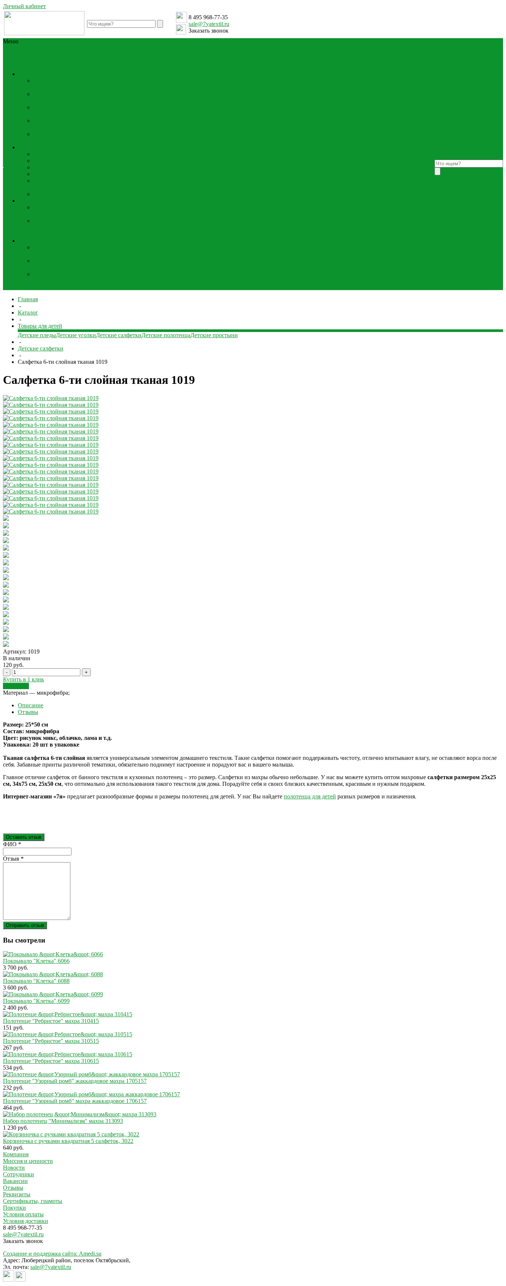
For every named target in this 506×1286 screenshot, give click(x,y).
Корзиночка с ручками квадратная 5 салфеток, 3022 (68, 1141)
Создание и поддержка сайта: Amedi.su (52, 1253)
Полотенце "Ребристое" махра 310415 (51, 1021)
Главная (28, 299)
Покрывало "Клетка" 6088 (36, 981)
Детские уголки (43, 137)
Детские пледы (43, 83)
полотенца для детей (310, 796)
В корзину (16, 686)
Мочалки (44, 154)
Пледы (41, 160)
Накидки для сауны (46, 210)
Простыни (46, 194)
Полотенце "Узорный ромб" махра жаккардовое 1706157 (75, 1101)
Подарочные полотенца (49, 277)
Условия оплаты (129, 157)
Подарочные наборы (49, 263)
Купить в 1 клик (23, 679)
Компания (16, 1154)
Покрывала (47, 167)
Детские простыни (46, 110)
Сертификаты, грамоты (172, 167)
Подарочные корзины (49, 250)
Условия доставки (120, 167)
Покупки (14, 1207)
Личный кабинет (24, 6)
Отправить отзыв (25, 925)
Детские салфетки (45, 123)
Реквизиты (168, 157)
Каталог (28, 312)
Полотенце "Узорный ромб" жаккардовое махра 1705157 (75, 1081)
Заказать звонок (209, 30)
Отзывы (190, 150)
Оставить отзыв (23, 837)
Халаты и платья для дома (46, 227)
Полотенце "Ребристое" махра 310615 (51, 1061)
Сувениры (52, 61)
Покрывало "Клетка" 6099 (36, 1001)
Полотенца (47, 174)
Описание (30, 705)
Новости (191, 137)
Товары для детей (26, 54)
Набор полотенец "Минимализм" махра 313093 (63, 1121)
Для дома (30, 147)
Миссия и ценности (166, 133)
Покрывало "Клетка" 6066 (36, 961)
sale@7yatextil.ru (209, 24)
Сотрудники (169, 144)
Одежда (27, 61)
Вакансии (166, 150)
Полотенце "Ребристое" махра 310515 (51, 1041)
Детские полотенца (46, 97)
